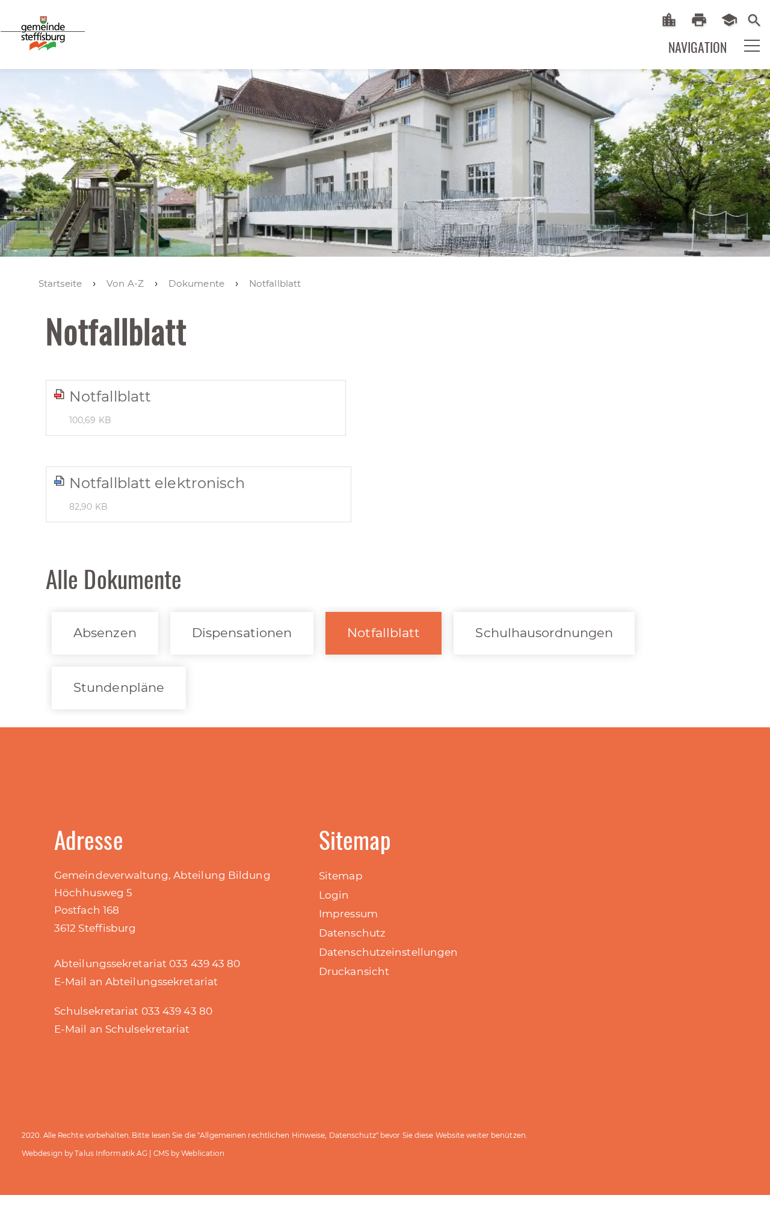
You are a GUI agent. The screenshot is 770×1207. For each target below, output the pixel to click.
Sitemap (341, 876)
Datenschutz (352, 933)
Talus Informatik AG (111, 1153)
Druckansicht (354, 971)
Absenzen (105, 632)
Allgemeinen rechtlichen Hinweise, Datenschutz (288, 1135)
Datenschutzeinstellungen (388, 952)
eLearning (734, 19)
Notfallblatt (383, 632)
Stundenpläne (118, 687)
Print (703, 19)
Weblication (202, 1153)
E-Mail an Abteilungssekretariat (136, 982)
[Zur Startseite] (84, 41)
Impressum (348, 914)
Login (334, 895)
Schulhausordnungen (544, 632)
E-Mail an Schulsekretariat (122, 1029)
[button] (744, 53)
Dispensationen (242, 632)
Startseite (673, 19)
